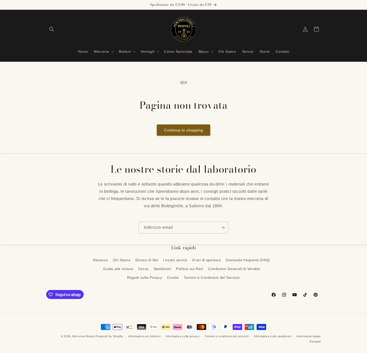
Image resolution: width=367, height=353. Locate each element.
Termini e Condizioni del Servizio (212, 278)
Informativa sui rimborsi (144, 336)
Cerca (143, 269)
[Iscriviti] (222, 228)
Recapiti (315, 341)
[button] (51, 29)
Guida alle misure (118, 269)
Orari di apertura (206, 260)
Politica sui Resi (189, 269)
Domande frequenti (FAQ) (248, 260)
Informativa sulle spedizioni (272, 336)
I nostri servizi (175, 260)
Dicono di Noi (146, 260)
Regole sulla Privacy (144, 278)
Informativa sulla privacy (183, 336)
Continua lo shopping (183, 130)
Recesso (100, 260)
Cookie (173, 278)
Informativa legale (308, 336)
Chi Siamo (121, 260)
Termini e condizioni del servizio (227, 336)
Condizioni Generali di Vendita (234, 269)
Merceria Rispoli (83, 336)
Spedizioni (162, 269)
